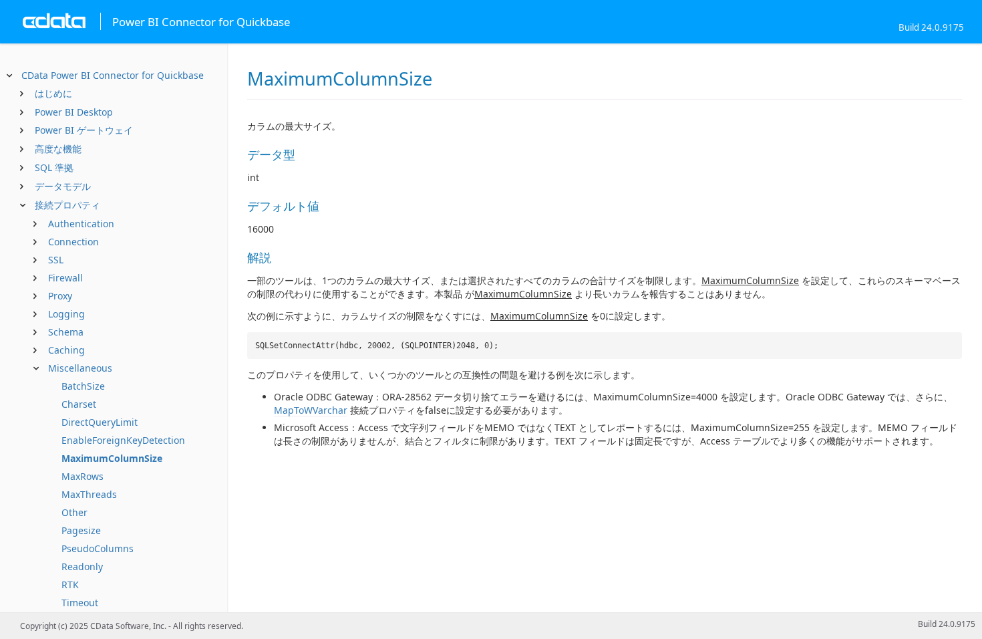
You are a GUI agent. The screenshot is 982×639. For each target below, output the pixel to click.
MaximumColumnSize (111, 458)
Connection (73, 241)
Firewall (65, 277)
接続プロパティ (67, 205)
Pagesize (81, 530)
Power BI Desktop (74, 112)
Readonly (82, 566)
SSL (55, 259)
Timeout (79, 602)
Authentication (81, 223)
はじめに (53, 93)
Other (74, 512)
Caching (66, 350)
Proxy (60, 295)
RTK (70, 584)
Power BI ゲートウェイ (84, 130)
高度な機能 (58, 148)
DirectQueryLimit (99, 422)
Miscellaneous (80, 368)
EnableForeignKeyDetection (123, 440)
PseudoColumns (97, 548)
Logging (66, 313)
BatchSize (83, 386)
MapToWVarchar (310, 410)
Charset (78, 404)
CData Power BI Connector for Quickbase (112, 75)
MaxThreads (89, 494)
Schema (66, 332)
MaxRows (82, 476)
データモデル (63, 186)
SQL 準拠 (54, 167)
